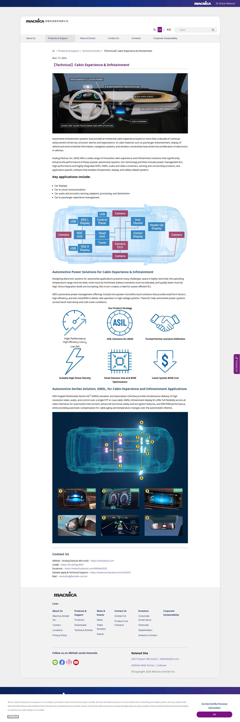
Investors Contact (147, 635)
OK (214, 714)
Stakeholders (145, 630)
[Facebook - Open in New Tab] (62, 663)
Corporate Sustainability (165, 38)
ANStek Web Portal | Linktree (148, 665)
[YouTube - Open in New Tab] (76, 663)
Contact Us (113, 38)
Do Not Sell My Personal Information (214, 706)
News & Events (87, 38)
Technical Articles (84, 630)
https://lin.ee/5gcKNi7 (72, 564)
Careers (57, 625)
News (100, 619)
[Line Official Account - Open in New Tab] (55, 663)
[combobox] (196, 30)
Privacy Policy (60, 635)
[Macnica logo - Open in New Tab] (202, 3)
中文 (169, 29)
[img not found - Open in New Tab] (69, 663)
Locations (58, 630)
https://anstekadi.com (102, 560)
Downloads (81, 625)
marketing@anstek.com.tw (73, 576)
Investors (136, 38)
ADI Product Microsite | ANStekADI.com (155, 659)
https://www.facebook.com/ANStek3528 (86, 568)
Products (79, 619)
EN (159, 29)
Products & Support (57, 38)
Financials (143, 625)
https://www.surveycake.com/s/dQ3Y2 (110, 572)
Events (100, 634)
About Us (30, 38)
